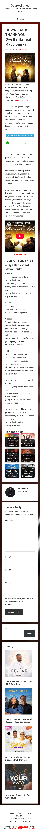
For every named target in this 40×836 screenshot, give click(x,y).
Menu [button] (22, 19)
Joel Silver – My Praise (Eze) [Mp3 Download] (18, 682)
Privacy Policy (31, 828)
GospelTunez (20, 5)
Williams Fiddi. (22, 100)
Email (8, 570)
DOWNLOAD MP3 (20, 254)
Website (8, 583)
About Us (21, 828)
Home (14, 828)
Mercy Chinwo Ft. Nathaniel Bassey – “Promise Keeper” (18, 720)
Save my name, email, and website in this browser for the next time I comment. (19, 602)
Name (8, 557)
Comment (9, 520)
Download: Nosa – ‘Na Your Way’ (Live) (18, 796)
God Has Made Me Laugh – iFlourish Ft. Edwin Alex (17, 758)
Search (7, 628)
